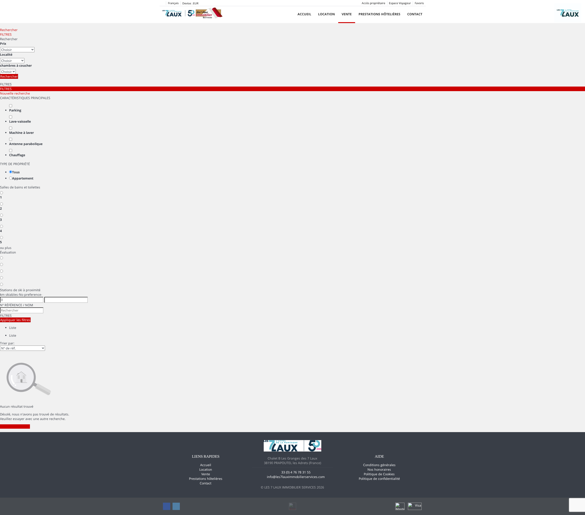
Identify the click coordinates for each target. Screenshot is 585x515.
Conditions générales (379, 465)
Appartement (22, 178)
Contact (414, 14)
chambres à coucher (16, 65)
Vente (347, 14)
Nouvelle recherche (15, 93)
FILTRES (6, 34)
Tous (16, 172)
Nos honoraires (379, 469)
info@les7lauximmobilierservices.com (296, 477)
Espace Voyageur (400, 3)
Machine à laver (21, 132)
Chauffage (17, 155)
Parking (15, 110)
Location (326, 14)
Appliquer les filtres (15, 320)
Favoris (419, 3)
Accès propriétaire (373, 3)
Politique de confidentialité (379, 478)
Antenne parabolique (26, 144)
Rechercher (9, 30)
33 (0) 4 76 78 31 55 (296, 472)
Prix (3, 43)
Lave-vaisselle (20, 121)
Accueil (304, 14)
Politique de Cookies (379, 474)
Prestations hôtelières (379, 14)
